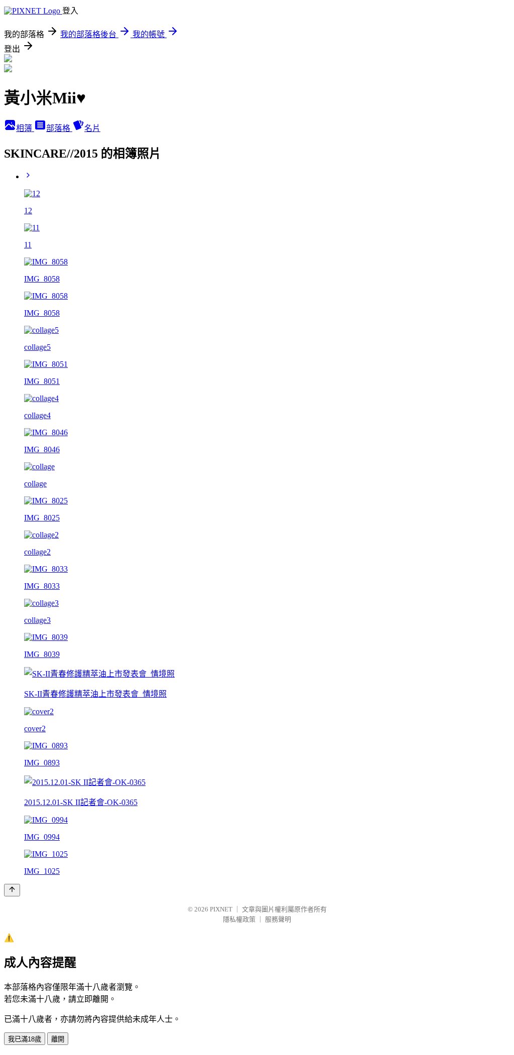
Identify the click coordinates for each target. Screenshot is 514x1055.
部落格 (59, 128)
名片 (92, 128)
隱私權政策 (239, 919)
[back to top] (12, 890)
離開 (57, 1039)
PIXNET (221, 909)
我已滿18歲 (24, 1039)
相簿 (25, 128)
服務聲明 (278, 919)
